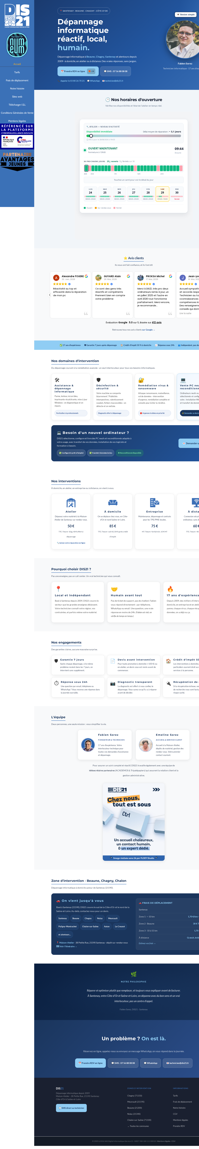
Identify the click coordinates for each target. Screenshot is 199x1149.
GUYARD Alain (107, 276)
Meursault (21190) (135, 1101)
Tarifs (175, 1095)
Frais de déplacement (182, 1101)
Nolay (100, 918)
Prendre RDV (179, 1126)
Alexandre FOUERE (68, 276)
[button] (50, 295)
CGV (175, 1114)
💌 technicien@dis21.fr (112, 81)
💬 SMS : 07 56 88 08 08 (115, 71)
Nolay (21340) (134, 1114)
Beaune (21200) (134, 1108)
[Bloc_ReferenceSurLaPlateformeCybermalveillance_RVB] (17, 124)
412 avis (157, 322)
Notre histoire (179, 1108)
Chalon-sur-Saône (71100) (139, 1120)
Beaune (75, 918)
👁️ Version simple (185, 14)
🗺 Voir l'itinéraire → (66, 946)
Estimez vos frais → (147, 943)
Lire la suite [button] (181, 313)
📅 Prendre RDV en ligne (77, 71)
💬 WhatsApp (93, 81)
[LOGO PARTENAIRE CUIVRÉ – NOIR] (17, 153)
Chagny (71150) (134, 1095)
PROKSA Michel (150, 276)
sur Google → (148, 329)
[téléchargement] (17, 32)
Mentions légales (180, 1120)
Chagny (88, 918)
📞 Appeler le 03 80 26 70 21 (71, 81)
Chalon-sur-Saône (90, 926)
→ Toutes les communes (138, 1126)
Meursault (113, 918)
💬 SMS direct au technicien (71, 1108)
